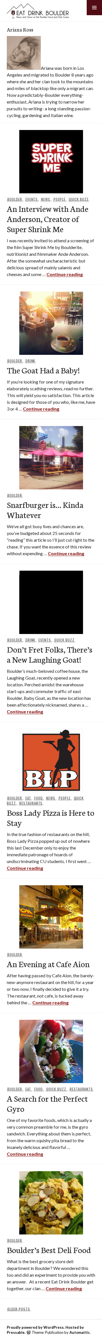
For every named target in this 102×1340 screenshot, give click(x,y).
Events (32, 199)
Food (38, 798)
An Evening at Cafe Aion (48, 963)
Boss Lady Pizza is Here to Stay (50, 817)
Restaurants (31, 803)
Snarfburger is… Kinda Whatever (45, 509)
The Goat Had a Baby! (43, 370)
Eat (28, 798)
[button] (94, 7)
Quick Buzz (79, 199)
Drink (30, 361)
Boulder (14, 199)
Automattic (79, 1332)
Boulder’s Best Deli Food (49, 1249)
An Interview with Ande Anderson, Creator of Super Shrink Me (47, 218)
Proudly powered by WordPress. (36, 1327)
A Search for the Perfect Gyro (47, 1103)
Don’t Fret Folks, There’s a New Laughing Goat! (49, 654)
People (59, 199)
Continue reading (64, 274)
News (45, 199)
